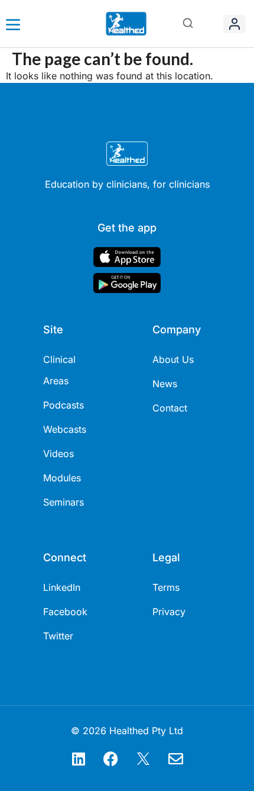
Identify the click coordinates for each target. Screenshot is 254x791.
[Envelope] (176, 758)
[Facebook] (111, 758)
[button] (188, 24)
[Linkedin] (78, 758)
